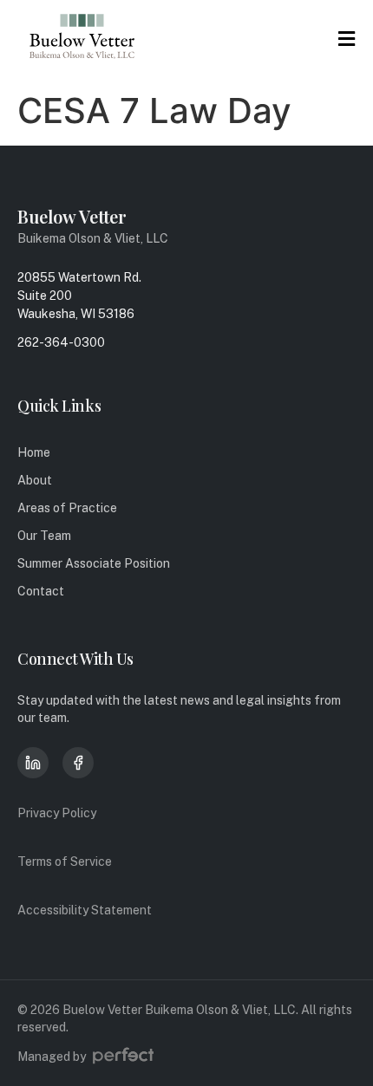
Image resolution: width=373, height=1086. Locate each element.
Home (33, 452)
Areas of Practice (67, 508)
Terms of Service (64, 861)
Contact (40, 591)
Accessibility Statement (84, 910)
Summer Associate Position (93, 563)
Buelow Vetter (72, 216)
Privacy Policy (56, 813)
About (34, 480)
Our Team (44, 536)
